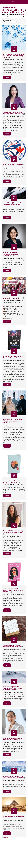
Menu (13, 2)
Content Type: (7, 20)
